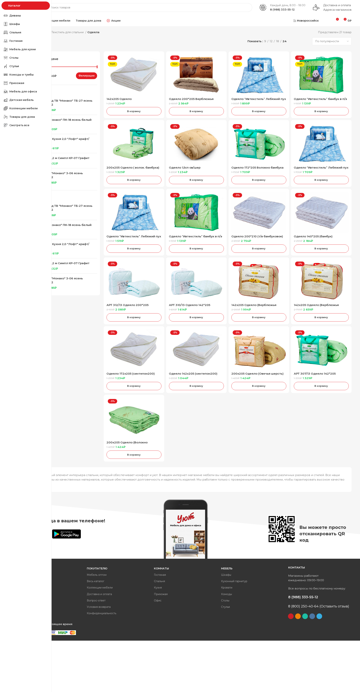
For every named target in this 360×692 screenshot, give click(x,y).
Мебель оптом (96, 575)
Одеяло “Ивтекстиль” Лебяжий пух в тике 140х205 (133, 238)
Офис (157, 600)
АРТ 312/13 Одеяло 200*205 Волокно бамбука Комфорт (127, 306)
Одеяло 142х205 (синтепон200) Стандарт (193, 375)
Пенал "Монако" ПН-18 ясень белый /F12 (65, 121)
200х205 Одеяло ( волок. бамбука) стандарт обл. (132, 169)
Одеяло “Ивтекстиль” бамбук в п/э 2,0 (320, 100)
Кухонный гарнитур (234, 581)
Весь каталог (95, 581)
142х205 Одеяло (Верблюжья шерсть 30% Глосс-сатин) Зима (255, 306)
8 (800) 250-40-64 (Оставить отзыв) (318, 606)
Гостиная (160, 575)
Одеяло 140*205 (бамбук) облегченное (313, 238)
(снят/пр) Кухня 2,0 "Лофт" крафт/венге (63, 141)
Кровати (226, 587)
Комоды (226, 594)
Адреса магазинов (337, 9)
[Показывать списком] (294, 41)
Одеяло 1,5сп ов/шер (184, 167)
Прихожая (161, 594)
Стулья (225, 607)
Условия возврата (99, 607)
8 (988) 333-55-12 (282, 9)
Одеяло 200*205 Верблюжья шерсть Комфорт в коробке (191, 100)
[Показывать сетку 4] (306, 41)
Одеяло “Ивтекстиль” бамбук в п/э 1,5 (195, 238)
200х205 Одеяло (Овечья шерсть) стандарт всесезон (257, 375)
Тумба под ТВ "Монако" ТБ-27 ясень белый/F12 (65, 102)
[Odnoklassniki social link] (298, 616)
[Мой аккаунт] (326, 20)
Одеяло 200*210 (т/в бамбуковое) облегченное (257, 238)
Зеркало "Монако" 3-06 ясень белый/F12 (60, 175)
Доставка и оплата (337, 5)
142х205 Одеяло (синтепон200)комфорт (124, 100)
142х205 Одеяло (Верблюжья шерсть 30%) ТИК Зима (316, 306)
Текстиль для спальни (67, 32)
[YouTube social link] (291, 616)
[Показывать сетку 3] (300, 41)
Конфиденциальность (101, 613)
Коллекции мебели (100, 587)
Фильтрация (86, 75)
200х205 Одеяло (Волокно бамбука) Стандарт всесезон (128, 444)
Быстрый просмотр (158, 60)
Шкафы (226, 575)
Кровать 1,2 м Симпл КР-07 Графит (63, 158)
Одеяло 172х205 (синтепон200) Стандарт (130, 375)
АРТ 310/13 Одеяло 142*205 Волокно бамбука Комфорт (189, 306)
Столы (225, 600)
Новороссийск (308, 20)
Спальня (159, 581)
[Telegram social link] (319, 616)
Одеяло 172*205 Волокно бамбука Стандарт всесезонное (257, 169)
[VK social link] (312, 616)
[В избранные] (158, 68)
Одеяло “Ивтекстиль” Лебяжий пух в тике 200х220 (258, 100)
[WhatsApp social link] (305, 616)
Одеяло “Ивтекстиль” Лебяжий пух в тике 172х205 (321, 169)
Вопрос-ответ (96, 600)
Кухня (158, 587)
